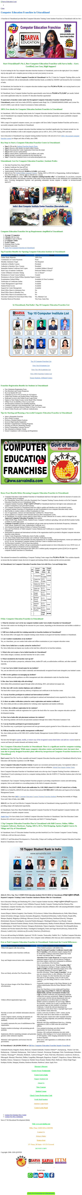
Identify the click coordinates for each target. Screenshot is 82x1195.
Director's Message (41, 1066)
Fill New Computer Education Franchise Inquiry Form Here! (49, 1045)
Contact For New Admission (14, 1117)
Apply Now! (5, 816)
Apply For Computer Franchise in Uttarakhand (19, 248)
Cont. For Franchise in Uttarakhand (41, 1193)
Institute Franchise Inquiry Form (27, 146)
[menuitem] (43, 5)
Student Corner (41, 1091)
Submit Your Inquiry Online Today (64, 767)
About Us (41, 1083)
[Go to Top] (1, 1193)
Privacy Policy (41, 1136)
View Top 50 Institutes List (41, 365)
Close (2, 8)
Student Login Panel (41, 1104)
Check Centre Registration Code (41, 1095)
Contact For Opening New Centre (15, 1115)
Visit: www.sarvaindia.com (41, 1124)
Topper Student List (41, 1079)
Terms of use (41, 1140)
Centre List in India (41, 1075)
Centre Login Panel (41, 1108)
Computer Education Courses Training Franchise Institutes (35, 796)
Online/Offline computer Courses (26, 173)
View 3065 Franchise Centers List (41, 374)
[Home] (9, 1)
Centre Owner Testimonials (41, 1071)
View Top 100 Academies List (41, 369)
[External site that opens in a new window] (21, 1167)
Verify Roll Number (41, 1099)
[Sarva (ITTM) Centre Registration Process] (60, 1167)
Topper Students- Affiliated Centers (41, 378)
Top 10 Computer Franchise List (41, 361)
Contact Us (41, 1132)
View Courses (41, 1087)
